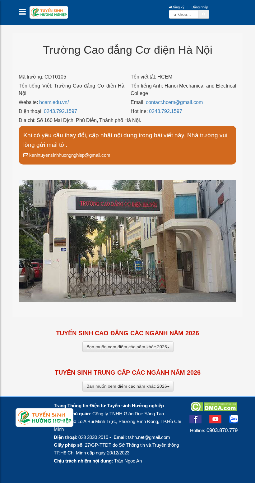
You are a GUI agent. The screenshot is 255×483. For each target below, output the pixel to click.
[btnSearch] (203, 14)
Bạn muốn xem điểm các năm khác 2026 (126, 346)
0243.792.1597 (60, 111)
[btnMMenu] (24, 13)
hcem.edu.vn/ (54, 102)
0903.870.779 (222, 430)
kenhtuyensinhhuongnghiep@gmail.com (69, 155)
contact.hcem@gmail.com (174, 102)
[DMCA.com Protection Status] (214, 409)
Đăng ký (178, 7)
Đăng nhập (200, 7)
